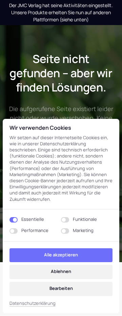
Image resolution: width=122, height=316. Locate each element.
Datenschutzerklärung (32, 303)
